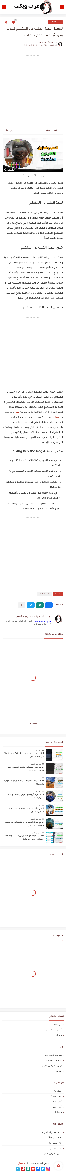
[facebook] (38, 1169)
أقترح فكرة (56, 1107)
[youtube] (33, 1169)
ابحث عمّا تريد (55, 1148)
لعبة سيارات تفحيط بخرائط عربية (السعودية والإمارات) (24, 782)
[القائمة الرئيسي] (62, 7)
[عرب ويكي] (33, 7)
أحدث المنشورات (53, 1029)
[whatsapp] (28, 1169)
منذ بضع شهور (36, 764)
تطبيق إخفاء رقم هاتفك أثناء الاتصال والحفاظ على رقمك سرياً (23, 755)
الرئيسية (58, 1024)
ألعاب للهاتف (55, 22)
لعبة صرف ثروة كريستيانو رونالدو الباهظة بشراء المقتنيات (25, 796)
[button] (49, 605)
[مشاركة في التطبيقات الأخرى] (21, 605)
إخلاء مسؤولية (55, 1142)
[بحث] (4, 7)
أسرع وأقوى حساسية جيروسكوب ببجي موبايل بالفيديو (26, 810)
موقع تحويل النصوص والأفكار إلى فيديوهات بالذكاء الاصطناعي (24, 824)
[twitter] (43, 1169)
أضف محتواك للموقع (52, 1132)
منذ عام (38, 750)
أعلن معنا (57, 1101)
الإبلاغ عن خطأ (55, 1137)
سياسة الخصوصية (53, 1055)
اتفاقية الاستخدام (54, 1060)
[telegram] (18, 1169)
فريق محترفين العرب (52, 1065)
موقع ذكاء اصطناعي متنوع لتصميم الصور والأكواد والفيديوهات (25, 769)
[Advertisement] (33, 91)
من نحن (58, 1071)
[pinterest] (23, 1169)
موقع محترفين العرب (42, 622)
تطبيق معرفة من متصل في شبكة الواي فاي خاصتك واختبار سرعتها (24, 838)
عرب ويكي (21, 1163)
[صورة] (54, 755)
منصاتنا (58, 1112)
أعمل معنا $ (56, 1096)
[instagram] (48, 1169)
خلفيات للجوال (55, 1035)
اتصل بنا (58, 1090)
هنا (17, 412)
